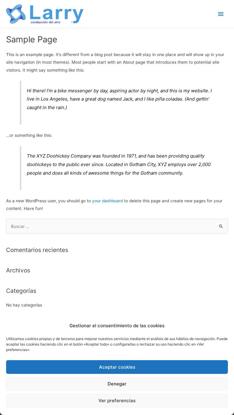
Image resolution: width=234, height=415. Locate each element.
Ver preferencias (117, 400)
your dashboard (107, 200)
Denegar (117, 384)
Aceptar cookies (117, 367)
